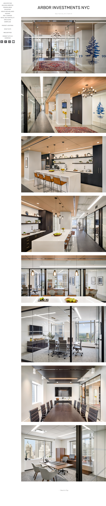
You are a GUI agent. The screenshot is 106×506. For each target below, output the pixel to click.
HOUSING (7, 14)
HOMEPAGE (8, 38)
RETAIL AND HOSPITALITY (7, 18)
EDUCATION (7, 9)
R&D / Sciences (7, 16)
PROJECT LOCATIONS (7, 25)
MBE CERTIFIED (7, 33)
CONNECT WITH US (8, 36)
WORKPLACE (7, 22)
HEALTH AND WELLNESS (7, 11)
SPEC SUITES (7, 20)
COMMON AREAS (7, 7)
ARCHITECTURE (7, 3)
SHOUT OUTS (7, 29)
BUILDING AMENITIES (7, 5)
